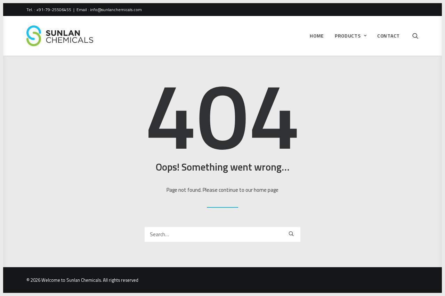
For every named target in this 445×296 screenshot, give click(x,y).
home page (266, 190)
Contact (388, 35)
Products (348, 35)
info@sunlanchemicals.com (116, 9)
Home (317, 35)
